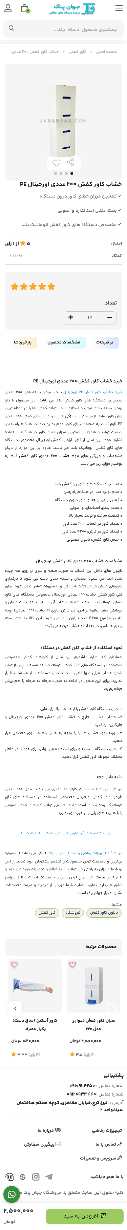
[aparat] (23, 1178)
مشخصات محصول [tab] (63, 342)
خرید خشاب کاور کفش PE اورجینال (92, 392)
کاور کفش (77, 52)
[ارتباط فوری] (11, 1194)
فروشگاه (72, 913)
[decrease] (110, 318)
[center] (12, 29)
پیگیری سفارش (40, 1144)
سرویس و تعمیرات (98, 1158)
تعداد (111, 303)
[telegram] (49, 1178)
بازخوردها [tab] (22, 342)
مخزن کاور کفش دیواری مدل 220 (93, 1025)
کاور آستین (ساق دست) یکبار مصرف (35, 1025)
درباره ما (46, 1130)
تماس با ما (106, 1144)
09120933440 (81, 1094)
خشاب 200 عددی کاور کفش (44, 456)
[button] (112, 1008)
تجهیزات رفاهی (107, 1130)
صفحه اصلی (106, 52)
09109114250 (82, 1086)
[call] (9, 1178)
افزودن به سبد (82, 1216)
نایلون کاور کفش (104, 913)
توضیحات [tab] (104, 342)
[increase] (71, 318)
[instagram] (36, 1178)
